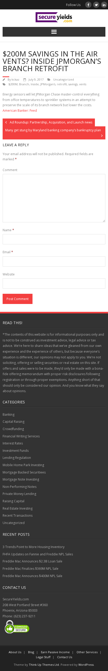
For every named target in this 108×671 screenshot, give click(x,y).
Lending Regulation (17, 457)
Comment (10, 170)
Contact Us (64, 657)
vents (82, 84)
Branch (24, 84)
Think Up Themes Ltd (44, 665)
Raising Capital (13, 501)
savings (73, 84)
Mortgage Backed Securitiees (24, 472)
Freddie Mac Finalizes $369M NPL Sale (30, 568)
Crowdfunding (13, 429)
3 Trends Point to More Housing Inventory (33, 547)
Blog (31, 652)
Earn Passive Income (55, 652)
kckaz (15, 79)
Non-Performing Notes (19, 486)
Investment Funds (16, 450)
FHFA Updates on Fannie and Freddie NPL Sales (38, 554)
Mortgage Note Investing (21, 479)
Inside (35, 84)
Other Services (87, 652)
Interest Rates (13, 443)
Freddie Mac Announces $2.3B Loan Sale (32, 561)
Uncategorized (63, 79)
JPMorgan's (47, 84)
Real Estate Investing (18, 508)
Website (9, 274)
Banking (8, 414)
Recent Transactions (18, 515)
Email (8, 252)
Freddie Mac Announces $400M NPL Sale (32, 576)
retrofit (62, 84)
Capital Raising (13, 421)
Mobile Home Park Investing (23, 465)
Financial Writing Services (21, 436)
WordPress (86, 665)
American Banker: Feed (20, 110)
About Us (15, 652)
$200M (13, 84)
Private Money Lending (19, 494)
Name (8, 230)
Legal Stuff (43, 657)
